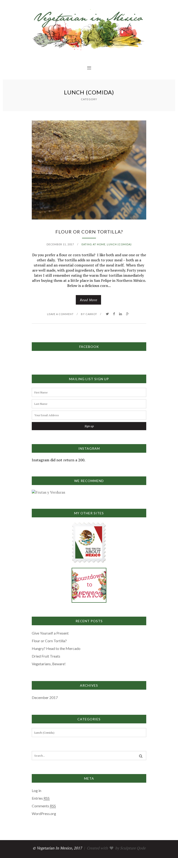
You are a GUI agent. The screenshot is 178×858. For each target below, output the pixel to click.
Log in (36, 790)
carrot (91, 314)
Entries (41, 798)
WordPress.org (44, 813)
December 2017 (45, 697)
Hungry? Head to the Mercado (56, 648)
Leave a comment (60, 314)
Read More (88, 300)
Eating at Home (93, 244)
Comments (44, 806)
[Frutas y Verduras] (48, 492)
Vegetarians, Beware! (49, 664)
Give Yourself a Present (50, 633)
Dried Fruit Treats (46, 656)
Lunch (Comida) (119, 244)
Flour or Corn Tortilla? (89, 231)
